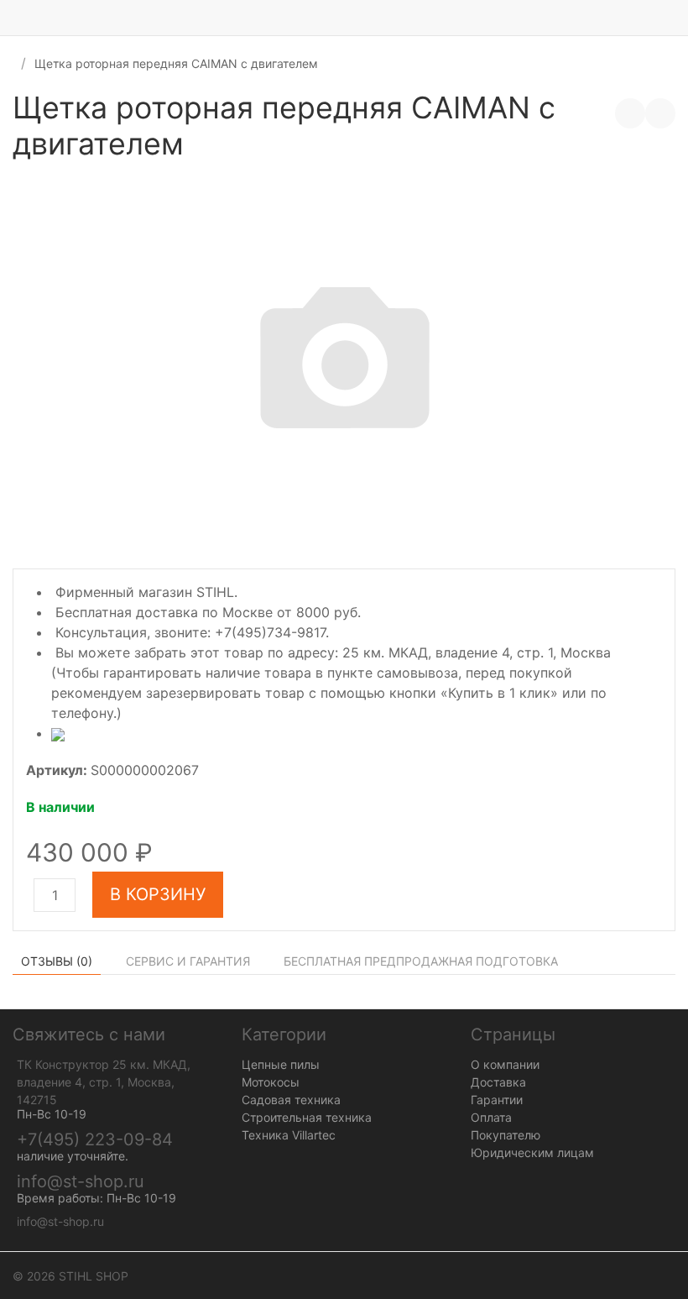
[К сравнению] (630, 113)
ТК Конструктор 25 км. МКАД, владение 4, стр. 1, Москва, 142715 (103, 1082)
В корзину (158, 894)
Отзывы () (56, 961)
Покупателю (505, 1135)
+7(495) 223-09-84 (95, 1139)
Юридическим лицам (532, 1152)
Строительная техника (307, 1117)
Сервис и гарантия (188, 961)
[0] (675, 17)
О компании (505, 1064)
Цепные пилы (281, 1064)
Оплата (491, 1117)
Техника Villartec (289, 1135)
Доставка (498, 1082)
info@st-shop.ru (80, 1181)
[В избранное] (660, 113)
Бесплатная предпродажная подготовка (421, 961)
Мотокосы (271, 1082)
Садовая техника (291, 1099)
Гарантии (497, 1099)
